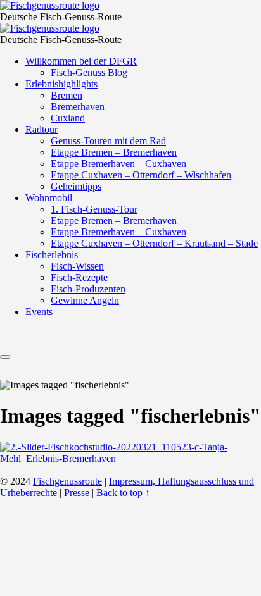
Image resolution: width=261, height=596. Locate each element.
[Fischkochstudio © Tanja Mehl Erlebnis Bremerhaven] (130, 458)
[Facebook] (112, 341)
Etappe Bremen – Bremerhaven (114, 152)
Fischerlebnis (51, 254)
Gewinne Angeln (85, 300)
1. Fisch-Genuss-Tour (94, 209)
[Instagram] (143, 341)
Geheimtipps (76, 186)
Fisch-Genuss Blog (89, 72)
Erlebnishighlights (61, 83)
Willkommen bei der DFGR (81, 61)
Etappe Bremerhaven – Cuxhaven (118, 163)
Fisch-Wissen (77, 266)
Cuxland (68, 118)
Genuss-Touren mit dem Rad (108, 140)
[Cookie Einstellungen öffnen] (95, 590)
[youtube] (173, 341)
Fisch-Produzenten (88, 288)
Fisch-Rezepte (79, 277)
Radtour (41, 129)
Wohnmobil (48, 197)
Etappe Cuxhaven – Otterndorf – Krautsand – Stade (154, 243)
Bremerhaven (78, 106)
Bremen (66, 95)
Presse (76, 492)
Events (39, 311)
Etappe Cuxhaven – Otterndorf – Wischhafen (141, 175)
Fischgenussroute (67, 481)
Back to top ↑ (123, 492)
